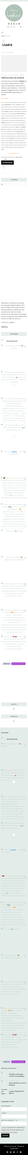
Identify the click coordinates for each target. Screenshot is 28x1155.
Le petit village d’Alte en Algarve (16, 1092)
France (11, 1081)
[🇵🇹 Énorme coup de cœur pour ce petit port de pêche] (14, 489)
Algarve (11, 1072)
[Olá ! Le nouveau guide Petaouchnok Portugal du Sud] (14, 410)
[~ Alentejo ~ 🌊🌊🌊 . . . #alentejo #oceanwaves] (14, 463)
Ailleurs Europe (13, 75)
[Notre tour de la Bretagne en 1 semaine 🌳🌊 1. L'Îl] (14, 516)
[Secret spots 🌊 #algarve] (14, 542)
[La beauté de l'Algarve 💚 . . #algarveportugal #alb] (14, 569)
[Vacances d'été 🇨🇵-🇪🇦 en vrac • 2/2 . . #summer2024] (14, 648)
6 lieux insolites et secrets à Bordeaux (17, 1084)
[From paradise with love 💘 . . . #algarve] (14, 357)
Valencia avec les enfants (12, 77)
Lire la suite (3, 159)
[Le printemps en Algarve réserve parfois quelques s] (14, 437)
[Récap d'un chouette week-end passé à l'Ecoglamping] (14, 384)
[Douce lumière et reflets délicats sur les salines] (14, 622)
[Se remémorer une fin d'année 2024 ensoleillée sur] (14, 595)
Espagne (21, 75)
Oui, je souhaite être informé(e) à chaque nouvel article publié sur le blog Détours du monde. (13, 1130)
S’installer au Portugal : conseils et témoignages (16, 1075)
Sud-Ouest (16, 1081)
